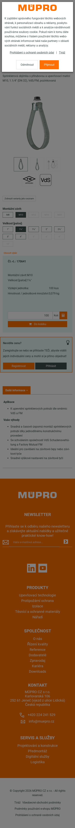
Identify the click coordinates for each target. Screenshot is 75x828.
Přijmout (49, 64)
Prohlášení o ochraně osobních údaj (32, 52)
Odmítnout (27, 64)
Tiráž (62, 52)
